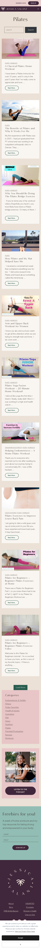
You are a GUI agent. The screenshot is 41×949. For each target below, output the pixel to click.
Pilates (7, 63)
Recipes (8, 735)
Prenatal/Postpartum (14, 731)
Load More (20, 687)
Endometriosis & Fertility (13, 447)
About (11, 903)
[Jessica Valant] (14, 9)
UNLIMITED (29, 903)
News (7, 721)
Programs (30, 907)
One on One (30, 915)
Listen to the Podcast (20, 790)
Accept (20, 938)
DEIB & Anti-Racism (11, 911)
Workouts (13, 63)
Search (31, 30)
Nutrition (9, 724)
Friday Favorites (12, 707)
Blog (11, 907)
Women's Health (30, 911)
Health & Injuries (11, 513)
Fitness (8, 704)
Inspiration (9, 714)
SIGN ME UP (20, 848)
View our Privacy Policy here (25, 931)
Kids (7, 717)
